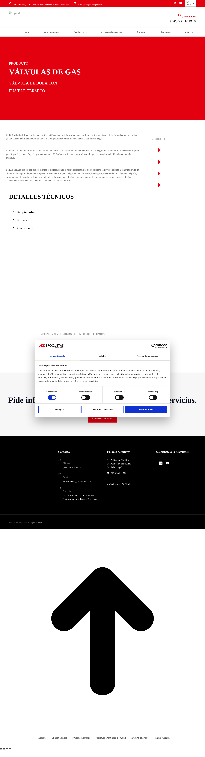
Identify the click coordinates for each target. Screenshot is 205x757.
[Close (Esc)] (1, 748)
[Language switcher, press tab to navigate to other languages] (190, 3)
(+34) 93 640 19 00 (183, 21)
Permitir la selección (102, 409)
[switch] (85, 397)
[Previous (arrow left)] (1, 752)
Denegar (59, 409)
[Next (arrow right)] (4, 752)
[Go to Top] (102, 632)
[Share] (4, 748)
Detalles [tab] (103, 356)
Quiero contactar (102, 418)
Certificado (25, 228)
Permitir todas (146, 409)
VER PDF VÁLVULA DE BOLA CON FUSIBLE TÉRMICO (73, 334)
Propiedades (26, 212)
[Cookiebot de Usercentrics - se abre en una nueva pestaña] (153, 346)
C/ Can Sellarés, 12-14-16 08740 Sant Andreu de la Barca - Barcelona (41, 4)
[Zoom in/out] (10, 748)
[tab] (72, 212)
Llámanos (67, 463)
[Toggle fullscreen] (7, 748)
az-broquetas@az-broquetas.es (89, 4)
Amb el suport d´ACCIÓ (118, 484)
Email (65, 477)
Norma (22, 220)
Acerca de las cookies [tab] (147, 356)
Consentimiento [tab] (57, 356)
